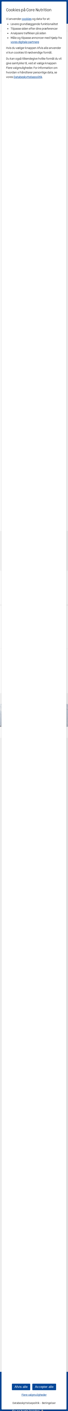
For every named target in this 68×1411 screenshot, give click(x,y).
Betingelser (49, 1403)
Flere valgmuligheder (34, 1395)
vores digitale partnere (25, 42)
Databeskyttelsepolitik (28, 77)
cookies (27, 19)
